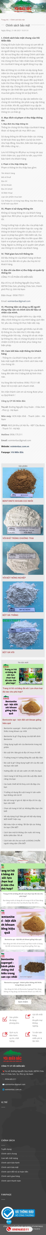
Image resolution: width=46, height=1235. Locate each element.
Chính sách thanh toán (11, 1181)
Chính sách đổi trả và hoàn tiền (14, 1171)
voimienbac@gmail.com (19, 301)
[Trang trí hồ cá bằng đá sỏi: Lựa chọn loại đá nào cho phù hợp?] (23, 674)
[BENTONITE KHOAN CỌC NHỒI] (23, 482)
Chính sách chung (9, 1153)
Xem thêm (23, 1001)
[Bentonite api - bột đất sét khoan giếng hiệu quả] (23, 706)
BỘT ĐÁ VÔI (8, 652)
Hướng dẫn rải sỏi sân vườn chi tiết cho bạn (22, 771)
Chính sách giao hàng (10, 1176)
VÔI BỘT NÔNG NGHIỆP (14, 577)
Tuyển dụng (6, 1149)
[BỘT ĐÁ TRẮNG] (23, 596)
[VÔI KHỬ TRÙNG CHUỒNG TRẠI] (23, 520)
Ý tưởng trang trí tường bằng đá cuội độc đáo (23, 757)
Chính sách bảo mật (9, 1167)
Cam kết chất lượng (9, 1158)
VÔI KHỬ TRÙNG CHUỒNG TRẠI (18, 538)
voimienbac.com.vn (19, 446)
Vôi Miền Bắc (17, 452)
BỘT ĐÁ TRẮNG (10, 615)
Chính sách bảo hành (10, 1162)
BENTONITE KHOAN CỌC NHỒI (18, 501)
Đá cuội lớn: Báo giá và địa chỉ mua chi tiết (22, 752)
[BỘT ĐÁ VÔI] (23, 634)
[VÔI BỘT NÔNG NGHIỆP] (23, 558)
